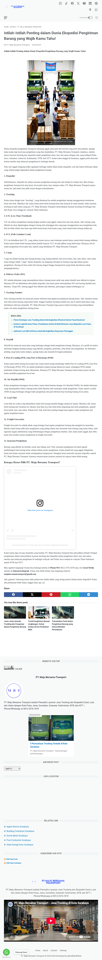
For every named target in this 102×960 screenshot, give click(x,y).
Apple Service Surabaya (18, 826)
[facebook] (13, 594)
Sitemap (63, 950)
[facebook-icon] (72, 3)
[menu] (7, 17)
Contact (54, 950)
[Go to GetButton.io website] (6, 957)
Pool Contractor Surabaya (19, 840)
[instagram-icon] (60, 3)
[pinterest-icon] (96, 3)
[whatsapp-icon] (96, 10)
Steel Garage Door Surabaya (20, 844)
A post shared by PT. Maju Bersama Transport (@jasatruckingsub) (40, 545)
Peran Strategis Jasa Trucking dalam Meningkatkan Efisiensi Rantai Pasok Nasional (49, 320)
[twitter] (32, 594)
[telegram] (88, 594)
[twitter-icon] (78, 3)
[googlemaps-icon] (90, 10)
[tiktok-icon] (66, 3)
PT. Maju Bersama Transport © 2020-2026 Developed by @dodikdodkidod (51, 956)
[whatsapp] (69, 594)
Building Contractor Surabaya (20, 831)
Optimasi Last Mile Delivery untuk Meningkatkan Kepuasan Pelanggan (43, 331)
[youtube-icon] (84, 3)
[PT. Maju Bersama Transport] (18, 6)
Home (37, 950)
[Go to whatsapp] (6, 952)
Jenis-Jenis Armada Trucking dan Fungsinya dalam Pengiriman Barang (15, 624)
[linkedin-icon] (90, 3)
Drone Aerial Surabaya (17, 835)
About (45, 950)
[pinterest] (51, 594)
